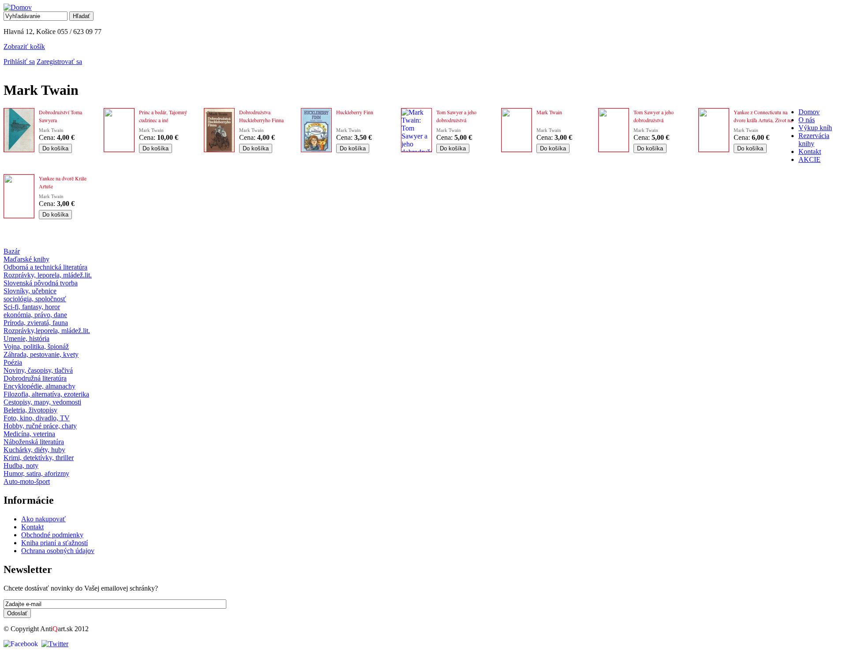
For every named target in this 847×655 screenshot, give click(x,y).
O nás (806, 120)
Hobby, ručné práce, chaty (40, 426)
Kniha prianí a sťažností (54, 542)
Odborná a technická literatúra (45, 267)
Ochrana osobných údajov (57, 550)
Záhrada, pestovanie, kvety (41, 354)
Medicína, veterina (29, 434)
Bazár (12, 251)
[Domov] (18, 7)
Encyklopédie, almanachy (39, 386)
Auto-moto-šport (27, 481)
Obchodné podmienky (52, 535)
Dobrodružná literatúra (35, 378)
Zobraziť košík (24, 46)
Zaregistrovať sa (59, 61)
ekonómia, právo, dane (35, 314)
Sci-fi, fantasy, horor (32, 307)
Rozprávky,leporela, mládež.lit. (47, 330)
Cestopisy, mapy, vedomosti (42, 402)
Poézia (13, 362)
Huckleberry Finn (354, 112)
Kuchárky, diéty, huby (34, 449)
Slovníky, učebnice (30, 291)
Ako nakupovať (43, 519)
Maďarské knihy (26, 259)
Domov (809, 112)
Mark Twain (51, 130)
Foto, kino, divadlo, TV (37, 418)
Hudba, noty (21, 465)
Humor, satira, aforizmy (36, 473)
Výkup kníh (815, 127)
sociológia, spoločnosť (35, 299)
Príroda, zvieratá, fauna (36, 322)
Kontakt (809, 151)
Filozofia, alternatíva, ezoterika (46, 394)
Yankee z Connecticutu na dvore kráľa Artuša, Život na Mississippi (763, 120)
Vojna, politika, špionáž (36, 346)
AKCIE (809, 159)
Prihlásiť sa (19, 61)
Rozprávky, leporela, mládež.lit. (48, 275)
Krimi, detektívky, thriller (39, 457)
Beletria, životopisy (30, 410)
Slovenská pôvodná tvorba (41, 283)
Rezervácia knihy (813, 139)
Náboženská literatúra (34, 441)
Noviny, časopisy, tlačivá (38, 370)
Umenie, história (26, 338)
